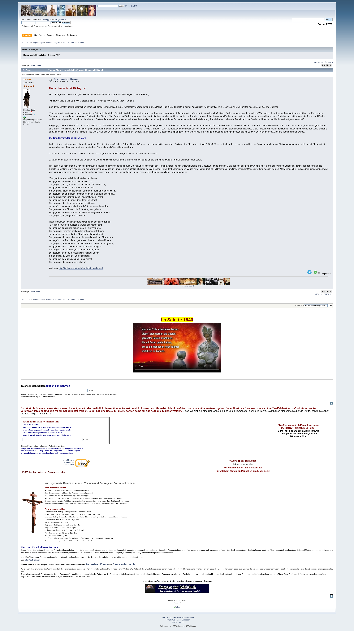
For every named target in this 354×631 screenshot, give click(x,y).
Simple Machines (188, 617)
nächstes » (328, 62)
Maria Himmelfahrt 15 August (66, 79)
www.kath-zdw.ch (188, 286)
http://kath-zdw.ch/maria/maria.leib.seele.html (81, 268)
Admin (28, 79)
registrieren (61, 19)
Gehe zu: (299, 305)
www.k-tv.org (69, 462)
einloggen (47, 19)
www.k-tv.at (70, 465)
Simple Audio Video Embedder (178, 620)
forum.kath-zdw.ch (124, 564)
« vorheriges (318, 62)
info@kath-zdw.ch (32, 560)
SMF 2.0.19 (166, 617)
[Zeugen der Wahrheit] (24, 118)
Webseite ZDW (131, 6)
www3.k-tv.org (68, 460)
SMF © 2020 (176, 617)
